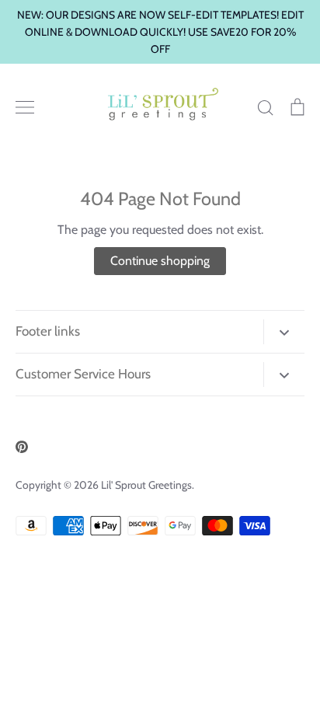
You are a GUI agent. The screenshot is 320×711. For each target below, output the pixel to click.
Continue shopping (160, 260)
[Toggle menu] (25, 107)
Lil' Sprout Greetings (146, 485)
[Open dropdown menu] (283, 331)
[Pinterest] (21, 446)
